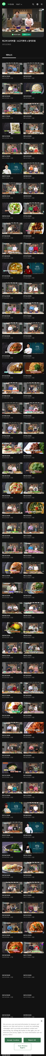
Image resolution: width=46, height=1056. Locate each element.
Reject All (32, 1040)
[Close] (41, 1021)
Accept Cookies (13, 1040)
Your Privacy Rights (22, 1047)
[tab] (9, 55)
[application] (23, 20)
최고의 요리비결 (8, 40)
